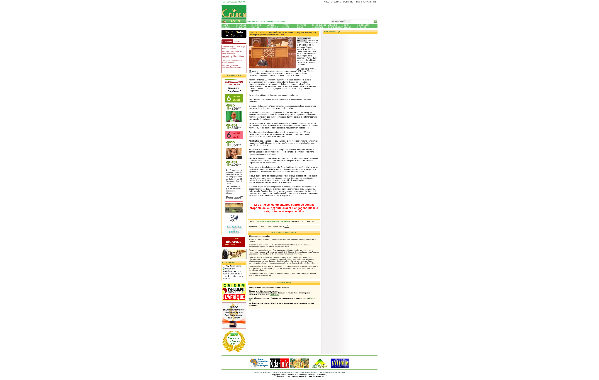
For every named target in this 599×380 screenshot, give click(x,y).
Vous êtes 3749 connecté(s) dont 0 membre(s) (266, 21)
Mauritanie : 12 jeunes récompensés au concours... (232, 66)
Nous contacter (262, 372)
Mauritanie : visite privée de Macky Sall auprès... (232, 52)
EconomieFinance (256, 26)
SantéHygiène (226, 26)
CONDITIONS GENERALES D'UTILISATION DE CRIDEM (295, 372)
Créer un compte (332, 2)
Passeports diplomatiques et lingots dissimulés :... (232, 61)
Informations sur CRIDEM (332, 372)
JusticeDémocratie (272, 26)
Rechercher (337, 21)
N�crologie (237, 242)
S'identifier (348, 2)
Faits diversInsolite (364, 26)
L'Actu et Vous (234, 34)
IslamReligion (347, 26)
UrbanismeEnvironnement (335, 26)
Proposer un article (366, 2)
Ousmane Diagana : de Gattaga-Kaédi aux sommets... (234, 47)
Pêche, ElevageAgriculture (319, 26)
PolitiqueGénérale (241, 26)
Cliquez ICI (274, 295)
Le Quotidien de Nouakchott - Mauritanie (272, 222)
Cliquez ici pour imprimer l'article (272, 226)
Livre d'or (237, 254)
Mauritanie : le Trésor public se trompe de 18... (233, 57)
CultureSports (286, 26)
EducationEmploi (301, 26)
